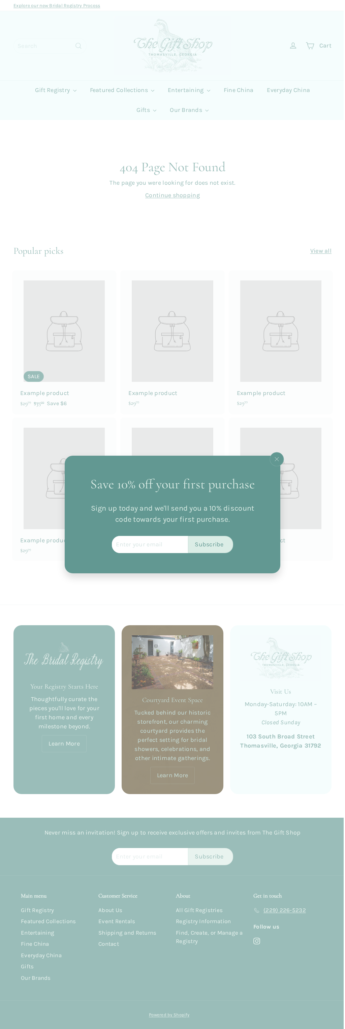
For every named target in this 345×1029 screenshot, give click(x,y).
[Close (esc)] (274, 459)
